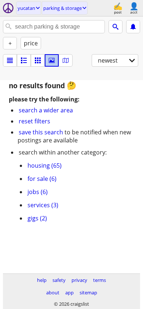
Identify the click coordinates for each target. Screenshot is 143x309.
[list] (10, 60)
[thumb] (24, 60)
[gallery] (52, 60)
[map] (66, 60)
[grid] (38, 60)
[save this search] (133, 26)
